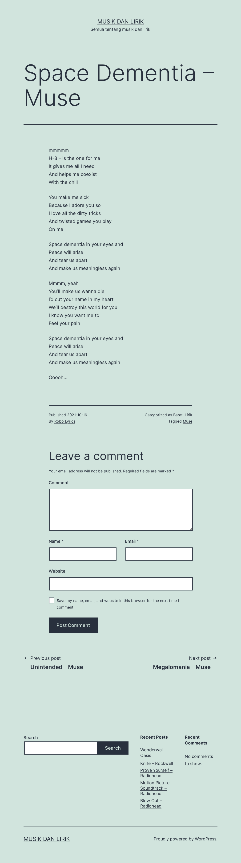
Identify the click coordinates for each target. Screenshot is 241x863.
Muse (187, 421)
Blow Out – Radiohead (151, 803)
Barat (178, 414)
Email (132, 541)
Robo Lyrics (64, 421)
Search (31, 737)
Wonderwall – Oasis (153, 752)
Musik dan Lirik (120, 21)
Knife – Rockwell (156, 763)
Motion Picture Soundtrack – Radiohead (154, 788)
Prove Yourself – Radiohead (156, 773)
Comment (59, 482)
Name (56, 541)
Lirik (188, 414)
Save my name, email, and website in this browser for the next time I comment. (118, 603)
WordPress (205, 838)
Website (57, 571)
